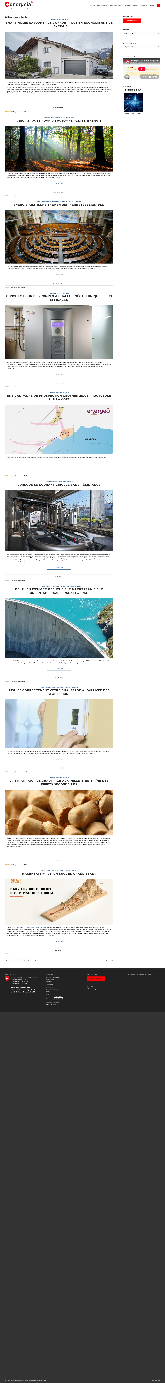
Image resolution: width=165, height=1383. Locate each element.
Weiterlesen (59, 99)
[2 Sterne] (6, 111)
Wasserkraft (76, 586)
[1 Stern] (5, 111)
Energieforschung (59, 481)
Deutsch (38, 202)
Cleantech (49, 481)
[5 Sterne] (10, 111)
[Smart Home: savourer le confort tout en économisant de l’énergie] (59, 55)
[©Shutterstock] (59, 149)
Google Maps (49, 984)
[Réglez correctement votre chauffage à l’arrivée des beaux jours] (59, 723)
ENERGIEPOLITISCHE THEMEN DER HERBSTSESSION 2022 (59, 204)
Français (65, 19)
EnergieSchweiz (56, 19)
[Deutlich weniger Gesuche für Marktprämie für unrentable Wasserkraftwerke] (59, 628)
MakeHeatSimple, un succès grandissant (59, 873)
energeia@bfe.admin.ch (52, 1002)
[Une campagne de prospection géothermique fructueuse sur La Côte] (59, 429)
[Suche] (157, 5)
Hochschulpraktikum (75, 202)
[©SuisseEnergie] (59, 332)
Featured (68, 687)
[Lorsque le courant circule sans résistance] (59, 520)
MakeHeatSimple (41, 927)
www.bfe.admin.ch (51, 1004)
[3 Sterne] (7, 111)
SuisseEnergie (30, 927)
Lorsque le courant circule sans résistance (59, 484)
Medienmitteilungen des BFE (139, 974)
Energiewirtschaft (61, 117)
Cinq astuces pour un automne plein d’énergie (59, 120)
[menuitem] (92, 5)
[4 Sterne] (8, 111)
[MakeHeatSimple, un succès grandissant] (59, 902)
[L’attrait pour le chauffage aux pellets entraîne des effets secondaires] (59, 812)
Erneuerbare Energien (60, 202)
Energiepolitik (47, 202)
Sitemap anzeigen (92, 989)
